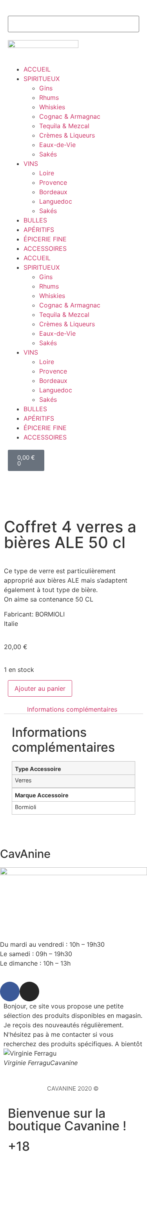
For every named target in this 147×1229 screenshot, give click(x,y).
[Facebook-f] (10, 991)
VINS (31, 163)
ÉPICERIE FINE (45, 239)
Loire (46, 173)
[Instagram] (29, 991)
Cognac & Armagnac (69, 116)
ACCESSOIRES (45, 248)
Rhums (49, 97)
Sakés (48, 154)
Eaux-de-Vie (57, 145)
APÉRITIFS (39, 230)
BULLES (35, 220)
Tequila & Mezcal (64, 126)
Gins (46, 88)
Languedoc (55, 201)
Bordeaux (53, 192)
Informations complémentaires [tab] (72, 709)
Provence (53, 182)
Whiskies (52, 107)
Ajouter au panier (40, 688)
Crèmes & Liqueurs (67, 135)
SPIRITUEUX (42, 79)
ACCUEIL (37, 69)
